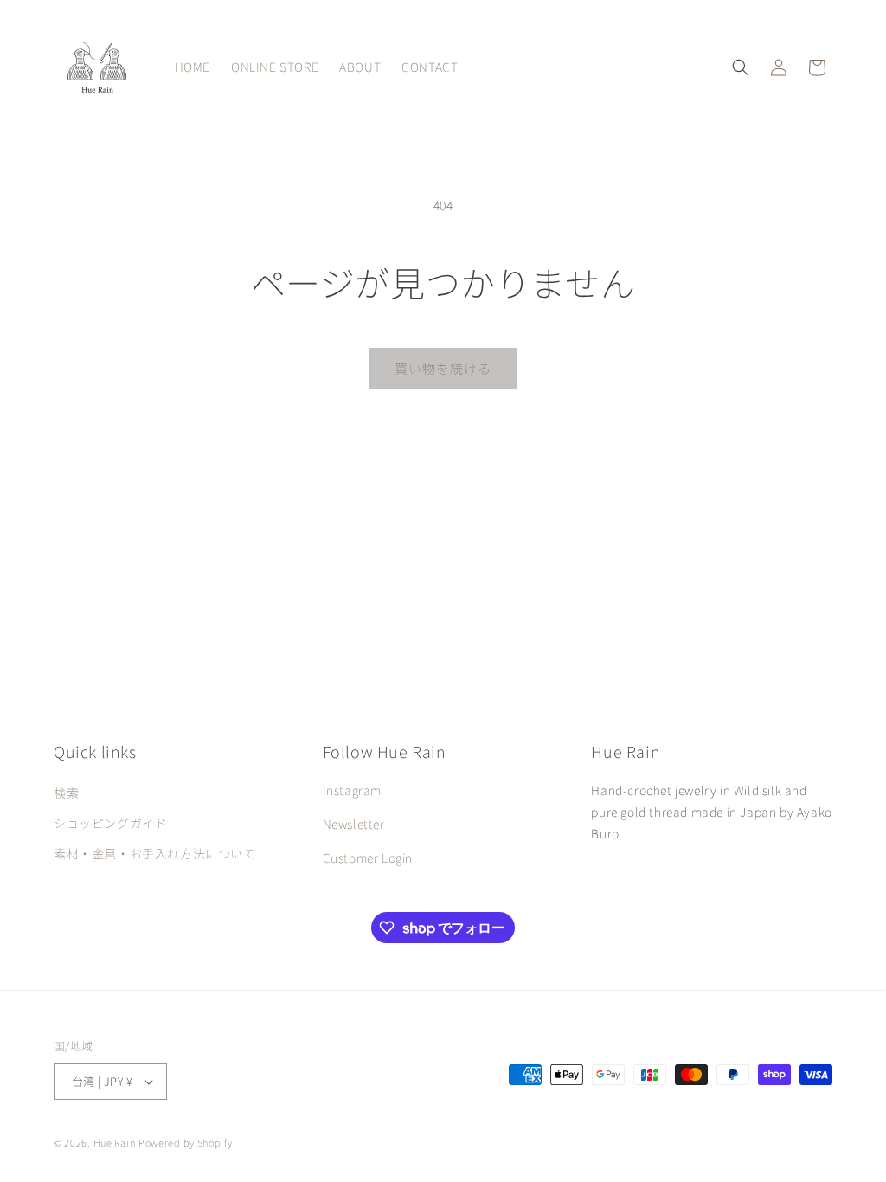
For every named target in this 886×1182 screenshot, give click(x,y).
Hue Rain (114, 1142)
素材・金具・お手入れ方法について (155, 853)
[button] (741, 67)
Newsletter (354, 823)
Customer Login (368, 857)
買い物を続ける (443, 368)
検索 (66, 792)
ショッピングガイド (110, 823)
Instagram (352, 790)
